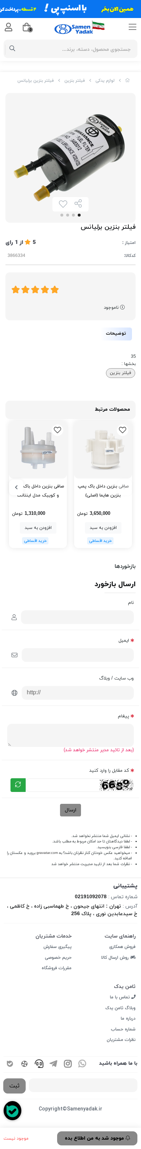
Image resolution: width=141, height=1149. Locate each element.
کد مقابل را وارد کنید (109, 770)
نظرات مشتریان (121, 1040)
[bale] (10, 1064)
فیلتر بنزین (74, 81)
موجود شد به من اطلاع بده (95, 1138)
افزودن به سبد (103, 528)
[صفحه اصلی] (127, 80)
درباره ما (128, 1018)
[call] (39, 1064)
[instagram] (68, 1064)
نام (131, 603)
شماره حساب (123, 1029)
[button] (125, 487)
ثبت (14, 1086)
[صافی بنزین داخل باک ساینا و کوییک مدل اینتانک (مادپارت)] (38, 449)
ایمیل (124, 640)
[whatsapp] (82, 1064)
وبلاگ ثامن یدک (120, 1008)
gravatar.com (47, 853)
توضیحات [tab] (116, 333)
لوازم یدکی (105, 81)
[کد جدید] (18, 785)
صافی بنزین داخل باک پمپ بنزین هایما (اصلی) (103, 491)
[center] (12, 49)
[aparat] (24, 1064)
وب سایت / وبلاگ (116, 678)
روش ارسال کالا (115, 958)
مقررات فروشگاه (57, 968)
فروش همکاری (122, 947)
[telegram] (53, 1064)
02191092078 (91, 897)
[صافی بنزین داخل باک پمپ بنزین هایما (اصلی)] (103, 449)
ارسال (70, 810)
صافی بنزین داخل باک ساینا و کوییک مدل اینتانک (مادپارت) (38, 491)
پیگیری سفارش (57, 947)
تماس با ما (120, 997)
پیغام (123, 716)
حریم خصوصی (58, 958)
